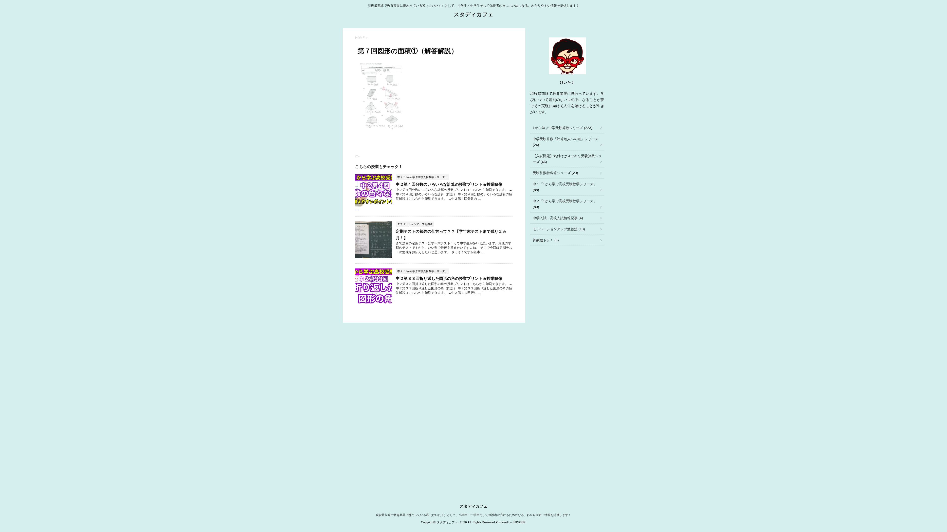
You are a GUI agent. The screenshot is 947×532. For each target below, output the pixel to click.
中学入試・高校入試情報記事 (555, 218)
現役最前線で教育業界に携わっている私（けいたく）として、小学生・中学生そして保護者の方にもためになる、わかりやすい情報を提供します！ (473, 515)
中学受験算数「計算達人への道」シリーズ (565, 139)
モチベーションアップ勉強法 (555, 229)
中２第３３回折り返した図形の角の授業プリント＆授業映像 (449, 278)
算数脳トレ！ (543, 240)
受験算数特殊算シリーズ (552, 173)
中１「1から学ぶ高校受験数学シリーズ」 (565, 184)
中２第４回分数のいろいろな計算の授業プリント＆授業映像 (449, 184)
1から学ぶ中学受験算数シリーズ (558, 128)
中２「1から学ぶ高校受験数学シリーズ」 (565, 201)
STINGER (519, 522)
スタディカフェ (473, 14)
